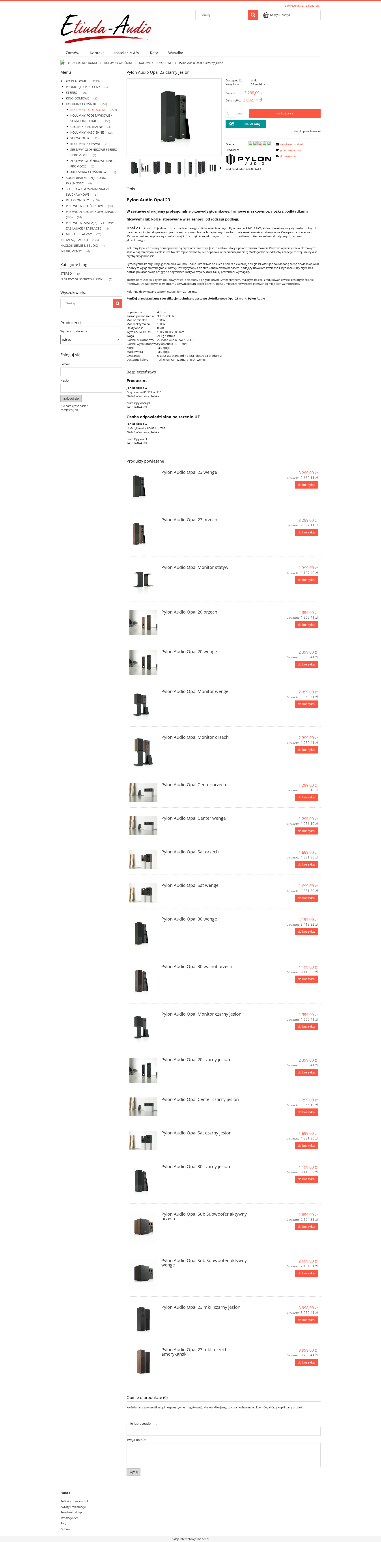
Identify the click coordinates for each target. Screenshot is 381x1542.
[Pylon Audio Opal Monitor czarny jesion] (143, 1027)
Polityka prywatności (74, 1501)
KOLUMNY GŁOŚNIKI (81, 104)
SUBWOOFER (79, 138)
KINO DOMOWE (77, 98)
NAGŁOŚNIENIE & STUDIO (79, 245)
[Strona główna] (107, 26)
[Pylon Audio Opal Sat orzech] (143, 859)
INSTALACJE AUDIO (74, 240)
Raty (63, 1523)
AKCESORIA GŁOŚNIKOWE (89, 172)
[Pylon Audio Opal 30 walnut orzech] (143, 981)
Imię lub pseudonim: (142, 1423)
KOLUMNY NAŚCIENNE (87, 132)
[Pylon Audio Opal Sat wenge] (143, 892)
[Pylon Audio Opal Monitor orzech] (143, 751)
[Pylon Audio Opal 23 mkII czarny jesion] (143, 1319)
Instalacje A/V (69, 1518)
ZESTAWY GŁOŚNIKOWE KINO (82, 279)
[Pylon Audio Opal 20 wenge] (143, 662)
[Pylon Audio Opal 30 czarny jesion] (143, 1181)
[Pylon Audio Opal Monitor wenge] (143, 704)
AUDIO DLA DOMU (73, 81)
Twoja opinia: (136, 1440)
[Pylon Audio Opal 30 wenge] (143, 933)
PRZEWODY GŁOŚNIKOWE (85, 206)
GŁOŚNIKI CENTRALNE (86, 127)
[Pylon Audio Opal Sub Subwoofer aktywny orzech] (143, 1228)
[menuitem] (72, 53)
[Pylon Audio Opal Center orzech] (143, 792)
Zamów (65, 1529)
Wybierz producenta (73, 331)
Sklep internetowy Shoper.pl (190, 1539)
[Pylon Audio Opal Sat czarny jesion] (143, 1140)
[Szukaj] (253, 15)
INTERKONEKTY (77, 200)
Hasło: (64, 380)
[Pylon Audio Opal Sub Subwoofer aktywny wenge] (143, 1275)
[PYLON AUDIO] (248, 159)
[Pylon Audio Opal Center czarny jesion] (143, 1106)
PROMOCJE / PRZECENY (83, 87)
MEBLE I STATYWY (79, 234)
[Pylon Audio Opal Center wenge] (143, 825)
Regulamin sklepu (72, 1512)
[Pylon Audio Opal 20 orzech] (143, 622)
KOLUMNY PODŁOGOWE (88, 110)
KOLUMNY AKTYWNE (85, 144)
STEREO (71, 92)
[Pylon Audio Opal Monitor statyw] (143, 580)
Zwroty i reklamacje (73, 1507)
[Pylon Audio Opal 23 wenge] (143, 486)
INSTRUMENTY (71, 251)
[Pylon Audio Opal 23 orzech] (143, 534)
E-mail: (65, 364)
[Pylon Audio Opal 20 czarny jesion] (143, 1070)
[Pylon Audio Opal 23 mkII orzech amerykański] (143, 1362)
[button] (221, 168)
